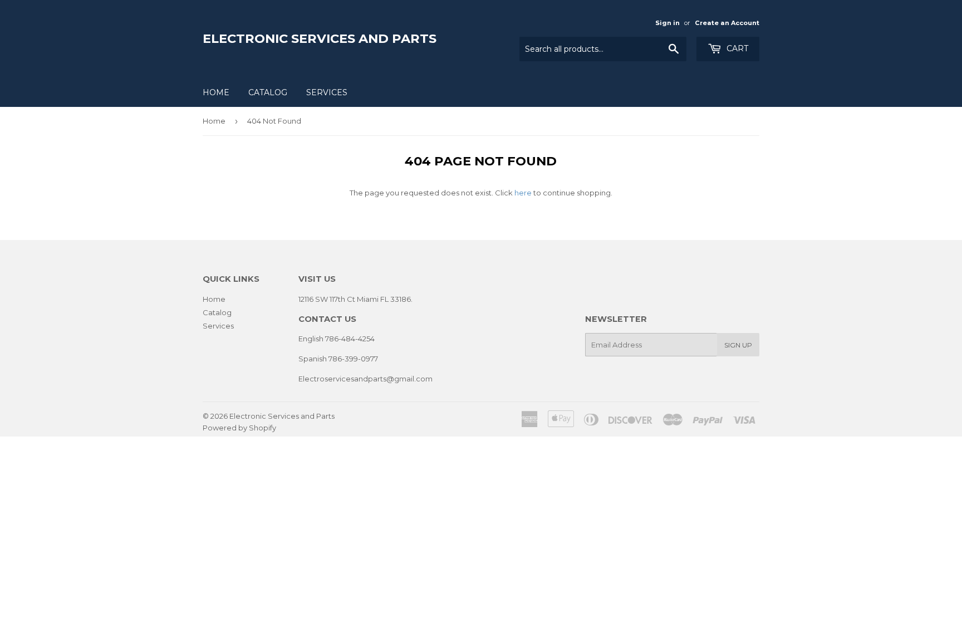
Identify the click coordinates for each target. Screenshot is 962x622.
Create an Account (727, 23)
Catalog (267, 92)
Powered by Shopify (239, 427)
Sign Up (738, 345)
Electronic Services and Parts (319, 38)
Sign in (667, 23)
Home (216, 92)
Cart (736, 48)
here (523, 192)
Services (326, 92)
